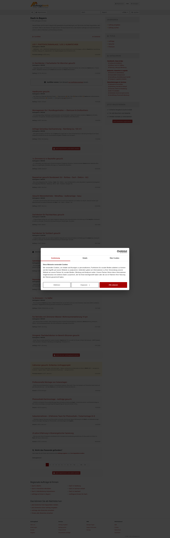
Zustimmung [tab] (55, 258)
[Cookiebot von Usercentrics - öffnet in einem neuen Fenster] (118, 251)
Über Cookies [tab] (114, 258)
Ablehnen (56, 285)
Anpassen (83, 285)
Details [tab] (85, 258)
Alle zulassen (113, 285)
